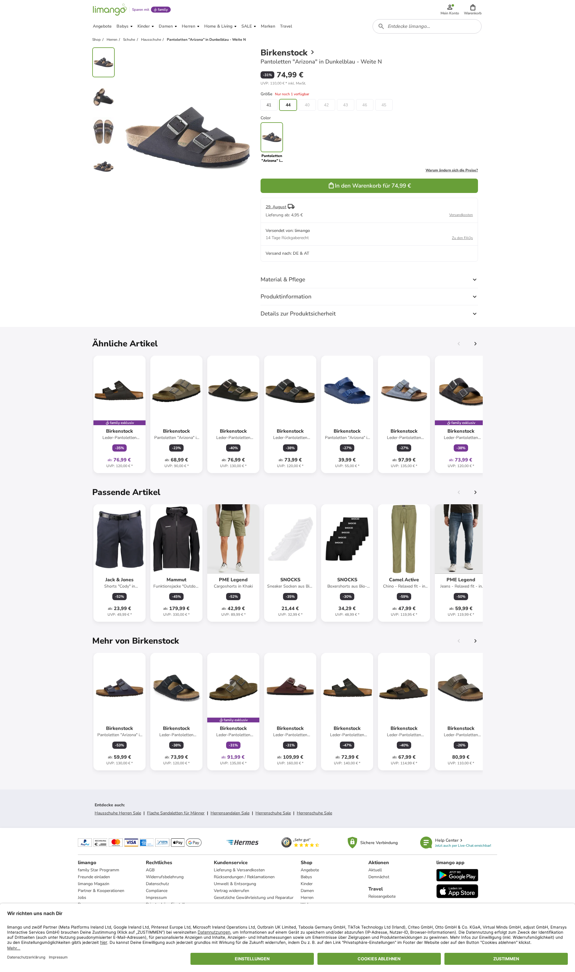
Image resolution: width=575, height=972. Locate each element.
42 (326, 104)
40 (307, 104)
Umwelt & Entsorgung (235, 884)
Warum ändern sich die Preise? (452, 170)
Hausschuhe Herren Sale (118, 813)
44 (288, 104)
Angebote (310, 870)
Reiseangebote (382, 896)
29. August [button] (276, 207)
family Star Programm (98, 870)
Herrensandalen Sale (230, 813)
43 (345, 104)
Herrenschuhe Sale (273, 813)
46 (364, 104)
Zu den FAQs (462, 238)
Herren (307, 897)
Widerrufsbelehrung (165, 877)
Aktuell (375, 870)
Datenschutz (157, 884)
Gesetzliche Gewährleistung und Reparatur (253, 897)
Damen (307, 890)
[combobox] (427, 26)
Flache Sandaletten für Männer (176, 813)
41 (269, 104)
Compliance (156, 890)
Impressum (156, 897)
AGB (150, 870)
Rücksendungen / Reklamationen (244, 877)
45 (384, 104)
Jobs (82, 897)
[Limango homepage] (110, 9)
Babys (306, 877)
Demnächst (378, 877)
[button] (473, 9)
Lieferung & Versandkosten (239, 870)
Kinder (307, 884)
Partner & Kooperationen (101, 890)
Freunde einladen (94, 877)
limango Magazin (93, 884)
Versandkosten (461, 214)
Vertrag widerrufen (231, 890)
